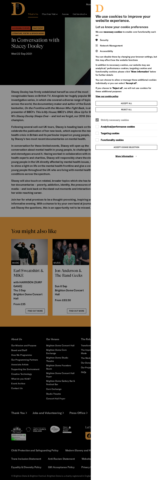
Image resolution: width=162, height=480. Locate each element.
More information (124, 156)
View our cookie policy (107, 96)
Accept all (126, 103)
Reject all (126, 109)
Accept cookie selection (126, 147)
